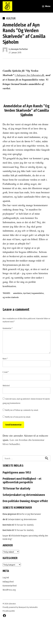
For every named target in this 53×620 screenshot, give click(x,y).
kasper (5, 535)
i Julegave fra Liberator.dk (29, 75)
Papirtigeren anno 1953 (17, 472)
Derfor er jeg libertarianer (30, 514)
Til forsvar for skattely (16, 488)
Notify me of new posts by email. (18, 417)
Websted (6, 385)
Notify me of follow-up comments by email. (21, 410)
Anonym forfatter (19, 49)
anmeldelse (17, 293)
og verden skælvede (11, 297)
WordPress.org (9, 590)
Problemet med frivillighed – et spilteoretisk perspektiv (22, 480)
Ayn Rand (26, 293)
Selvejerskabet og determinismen (24, 495)
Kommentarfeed (9, 585)
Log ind (6, 577)
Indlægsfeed (8, 581)
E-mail (6, 372)
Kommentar (8, 328)
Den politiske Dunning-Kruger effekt (25, 501)
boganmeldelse (38, 293)
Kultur (11, 18)
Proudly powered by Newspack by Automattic (20, 607)
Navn (5, 358)
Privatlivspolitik (9, 611)
